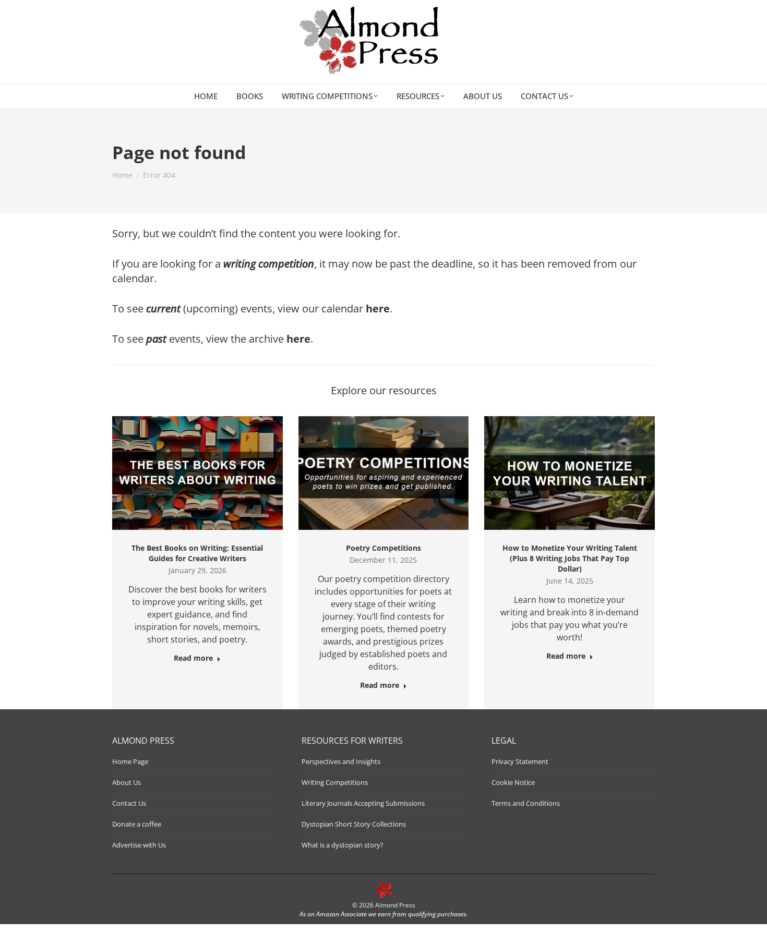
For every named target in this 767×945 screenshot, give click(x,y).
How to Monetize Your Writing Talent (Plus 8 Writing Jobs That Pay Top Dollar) (569, 558)
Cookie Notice (513, 782)
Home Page (130, 761)
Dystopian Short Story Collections (354, 824)
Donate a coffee (136, 824)
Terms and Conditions (526, 803)
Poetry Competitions (383, 548)
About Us (126, 782)
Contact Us (129, 803)
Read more (193, 658)
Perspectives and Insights (341, 761)
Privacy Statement (520, 761)
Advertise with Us (139, 845)
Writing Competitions (335, 782)
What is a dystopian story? (343, 845)
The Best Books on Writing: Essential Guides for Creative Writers (197, 553)
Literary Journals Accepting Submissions (363, 803)
